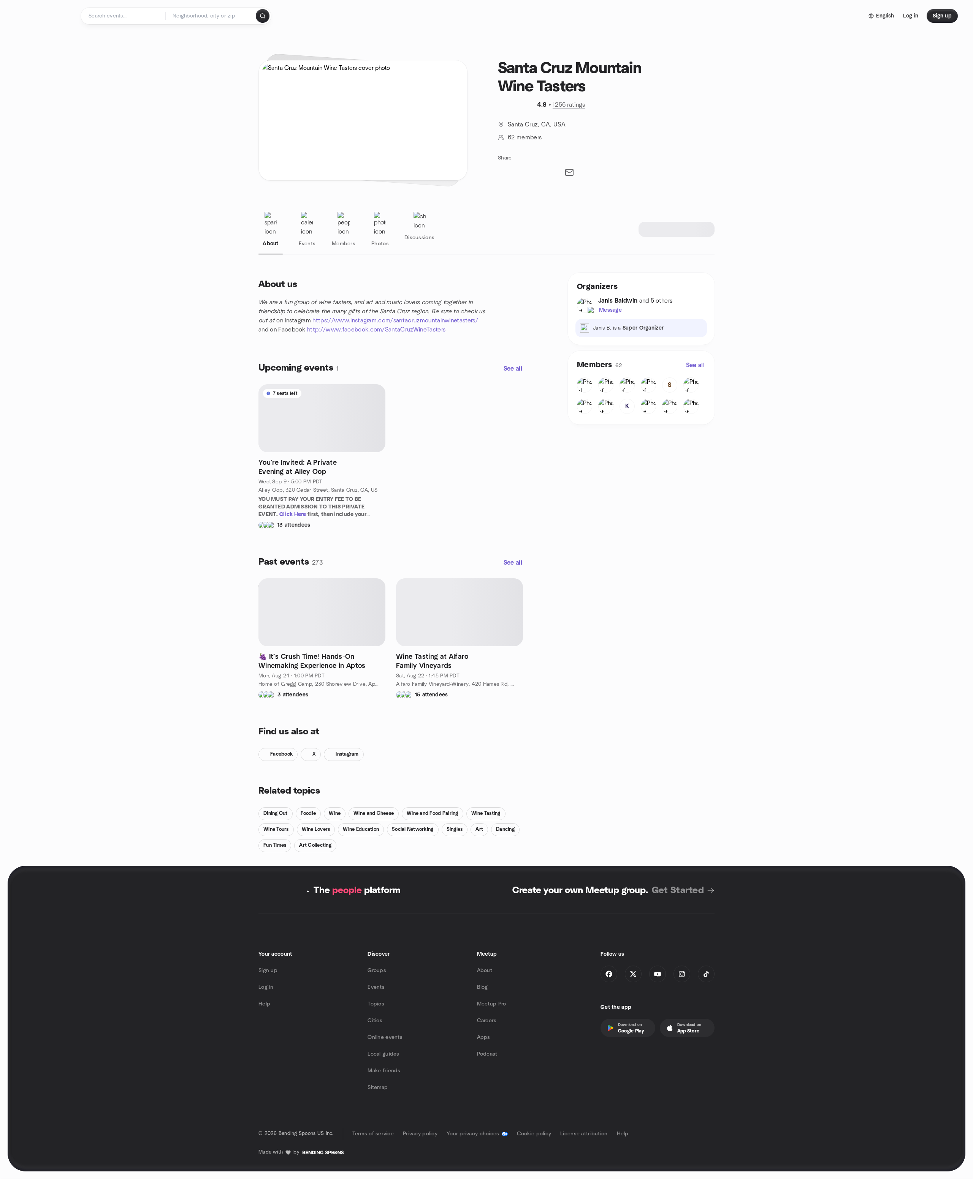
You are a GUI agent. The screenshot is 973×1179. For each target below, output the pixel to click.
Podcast (487, 1054)
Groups (377, 970)
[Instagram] (681, 974)
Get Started (678, 890)
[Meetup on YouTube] (657, 974)
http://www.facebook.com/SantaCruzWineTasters (376, 330)
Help (264, 1004)
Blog (482, 987)
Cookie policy (534, 1133)
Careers (487, 1020)
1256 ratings (569, 105)
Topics (376, 1004)
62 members (525, 137)
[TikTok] (706, 974)
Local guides (383, 1054)
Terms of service (373, 1133)
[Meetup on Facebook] (609, 974)
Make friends (384, 1070)
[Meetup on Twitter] (633, 974)
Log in (266, 987)
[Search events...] (262, 16)
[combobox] (211, 16)
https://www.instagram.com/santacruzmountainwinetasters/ (395, 320)
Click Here (292, 514)
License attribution (583, 1133)
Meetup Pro (491, 1004)
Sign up (267, 970)
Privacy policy (420, 1133)
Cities (375, 1020)
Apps (483, 1037)
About (484, 970)
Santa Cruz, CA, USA (537, 125)
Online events (385, 1037)
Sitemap (378, 1087)
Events (376, 987)
